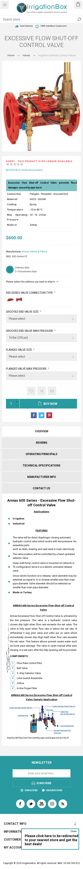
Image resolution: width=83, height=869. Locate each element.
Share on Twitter (41, 415)
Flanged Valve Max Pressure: (27, 368)
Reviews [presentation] (41, 442)
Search (79, 19)
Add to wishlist (31, 391)
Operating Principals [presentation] (41, 454)
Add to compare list (41, 391)
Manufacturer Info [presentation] (41, 476)
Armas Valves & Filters (34, 251)
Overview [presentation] (41, 431)
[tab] (41, 431)
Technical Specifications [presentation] (41, 465)
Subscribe (31, 790)
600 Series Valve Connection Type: (30, 292)
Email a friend (52, 391)
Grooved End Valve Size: (23, 311)
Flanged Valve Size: (19, 349)
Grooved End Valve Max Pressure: (30, 330)
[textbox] (37, 19)
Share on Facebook (34, 415)
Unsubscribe (54, 790)
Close (73, 831)
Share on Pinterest (49, 415)
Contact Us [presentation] (41, 488)
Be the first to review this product (24, 170)
